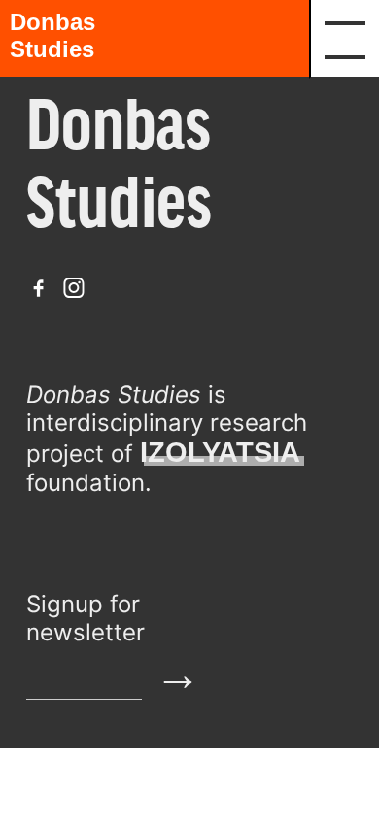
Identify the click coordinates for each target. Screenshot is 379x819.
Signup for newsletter (85, 618)
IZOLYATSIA (220, 452)
